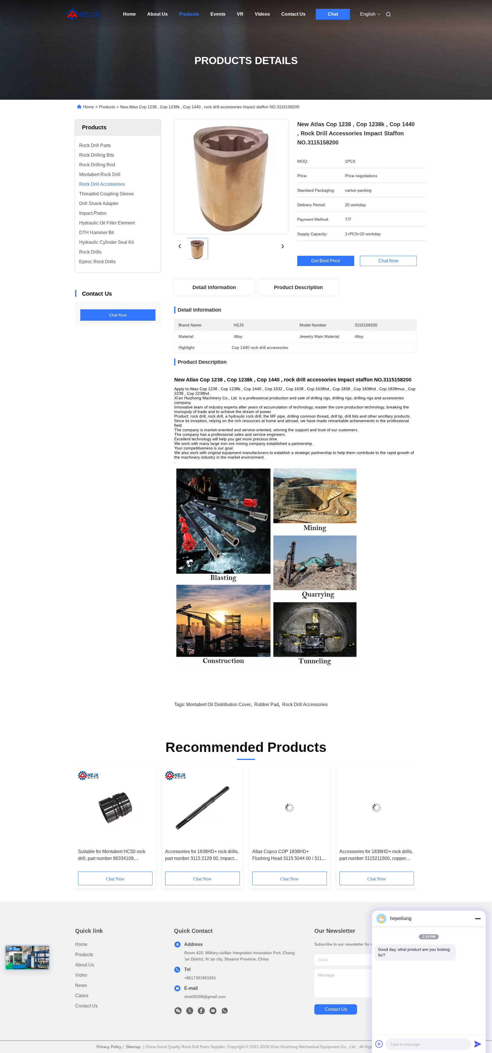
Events (218, 14)
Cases (81, 995)
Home (129, 14)
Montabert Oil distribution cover (218, 704)
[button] (85, 821)
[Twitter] (190, 1012)
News (81, 985)
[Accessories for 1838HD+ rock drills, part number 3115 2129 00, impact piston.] (202, 808)
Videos (262, 14)
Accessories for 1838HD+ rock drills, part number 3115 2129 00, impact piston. (202, 855)
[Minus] (477, 918)
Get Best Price (325, 261)
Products (189, 14)
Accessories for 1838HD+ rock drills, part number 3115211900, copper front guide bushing (376, 855)
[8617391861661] (225, 1012)
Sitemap (133, 1046)
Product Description (298, 287)
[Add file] (379, 1044)
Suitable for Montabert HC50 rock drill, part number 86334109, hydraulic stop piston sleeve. (111, 855)
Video (81, 975)
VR (240, 14)
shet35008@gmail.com (205, 996)
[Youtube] (213, 1012)
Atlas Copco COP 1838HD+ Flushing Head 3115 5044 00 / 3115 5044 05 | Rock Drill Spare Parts (288, 855)
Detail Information (214, 287)
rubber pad (266, 704)
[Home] (83, 14)
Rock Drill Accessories (305, 704)
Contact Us (293, 14)
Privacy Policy (109, 1046)
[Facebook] (201, 1012)
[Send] (477, 1044)
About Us (157, 14)
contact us (336, 1009)
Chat (333, 14)
